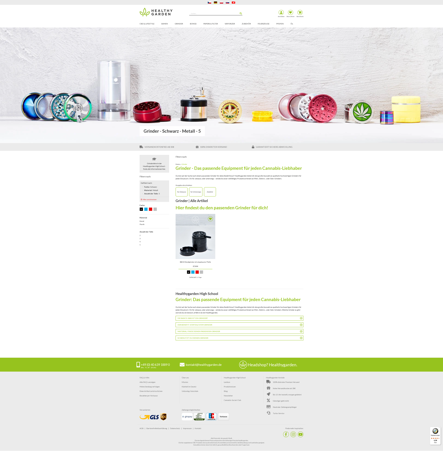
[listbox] (195, 272)
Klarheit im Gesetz (189, 386)
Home (178, 164)
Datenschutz (175, 428)
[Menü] (439, 428)
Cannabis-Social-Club (232, 400)
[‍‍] (286, 434)
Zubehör (210, 192)
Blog (226, 391)
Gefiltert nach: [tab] (146, 183)
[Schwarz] (142, 209)
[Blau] (146, 209)
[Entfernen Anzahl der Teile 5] (142, 193)
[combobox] (215, 13)
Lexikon (227, 382)
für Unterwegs (195, 192)
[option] (188, 272)
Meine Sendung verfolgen (150, 386)
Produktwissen (230, 386)
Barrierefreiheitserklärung (156, 428)
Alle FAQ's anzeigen (147, 382)
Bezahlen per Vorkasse (149, 395)
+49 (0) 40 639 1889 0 (155, 364)
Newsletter (228, 395)
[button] (210, 218)
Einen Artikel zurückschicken (151, 391)
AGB (142, 428)
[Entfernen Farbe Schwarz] (142, 187)
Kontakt (198, 428)
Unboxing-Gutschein (190, 391)
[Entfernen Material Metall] (142, 190)
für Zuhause (181, 192)
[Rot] (151, 209)
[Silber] (155, 209)
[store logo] (160, 12)
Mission (185, 382)
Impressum (187, 428)
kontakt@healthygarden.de (204, 365)
